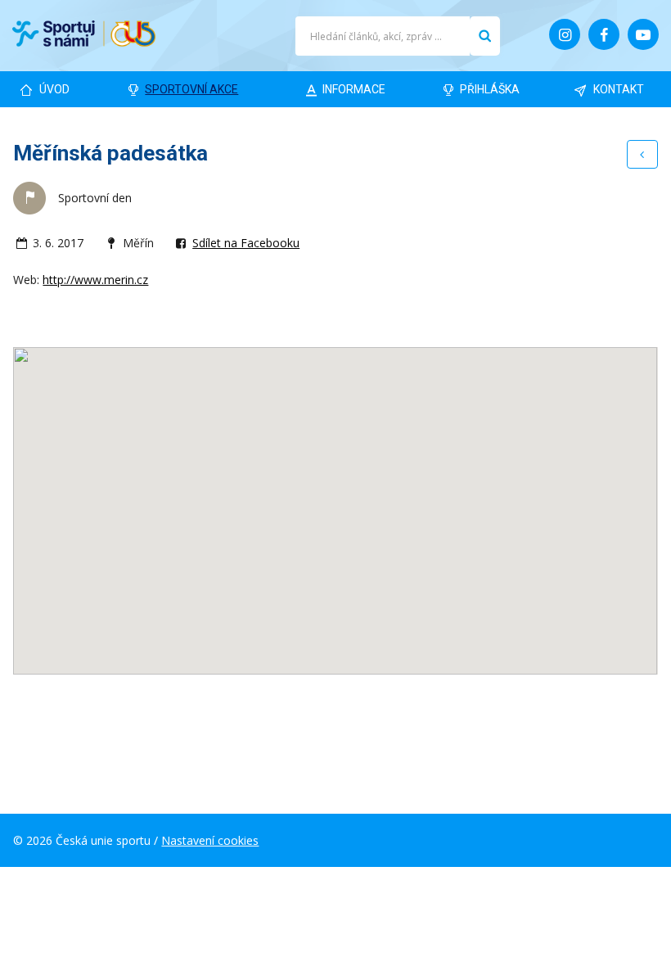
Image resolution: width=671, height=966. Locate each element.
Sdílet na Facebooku (245, 243)
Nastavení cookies (210, 840)
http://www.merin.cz (95, 279)
